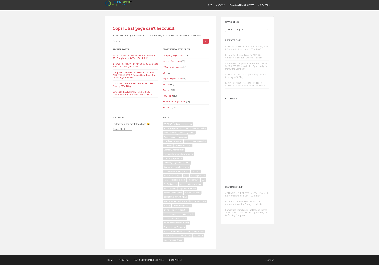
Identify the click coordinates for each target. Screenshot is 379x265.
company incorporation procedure (178, 154)
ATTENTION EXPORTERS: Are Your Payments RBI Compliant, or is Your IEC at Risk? (134, 56)
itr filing (167, 205)
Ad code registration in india (176, 128)
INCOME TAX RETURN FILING (175, 197)
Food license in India (172, 175)
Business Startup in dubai (195, 141)
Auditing (167, 90)
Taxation (167, 107)
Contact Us (263, 5)
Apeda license (170, 132)
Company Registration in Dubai (177, 162)
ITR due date (200, 201)
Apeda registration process (175, 137)
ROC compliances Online (174, 231)
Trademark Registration (174, 101)
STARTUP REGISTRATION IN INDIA (177, 235)
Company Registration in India (176, 167)
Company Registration (173, 55)
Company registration (173, 158)
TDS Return (198, 235)
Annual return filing (198, 128)
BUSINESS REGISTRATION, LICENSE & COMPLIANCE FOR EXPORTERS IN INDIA (132, 93)
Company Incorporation (174, 150)
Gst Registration (170, 184)
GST (165, 72)
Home (209, 5)
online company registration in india (179, 214)
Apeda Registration (186, 132)
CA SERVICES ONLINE (183, 145)
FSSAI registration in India (174, 180)
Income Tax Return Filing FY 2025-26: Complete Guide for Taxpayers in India (135, 65)
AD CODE (168, 124)
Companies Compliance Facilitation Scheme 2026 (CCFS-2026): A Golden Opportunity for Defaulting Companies (134, 75)
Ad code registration (183, 124)
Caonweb (168, 145)
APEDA (166, 84)
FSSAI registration (198, 175)
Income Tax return (172, 61)
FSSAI (186, 175)
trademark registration (173, 240)
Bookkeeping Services (173, 141)
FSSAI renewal (193, 180)
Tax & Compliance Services (242, 5)
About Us (220, 5)
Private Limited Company (174, 227)
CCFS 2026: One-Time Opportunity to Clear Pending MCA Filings (133, 84)
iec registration (170, 188)
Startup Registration (195, 231)
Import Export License (173, 192)
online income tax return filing (176, 222)
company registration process (176, 171)
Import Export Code (172, 78)
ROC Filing (168, 95)
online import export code (175, 218)
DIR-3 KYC (196, 171)
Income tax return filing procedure (178, 201)
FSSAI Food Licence (172, 67)
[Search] (206, 41)
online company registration (176, 210)
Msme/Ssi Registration (182, 205)
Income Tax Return (192, 192)
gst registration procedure (191, 184)
